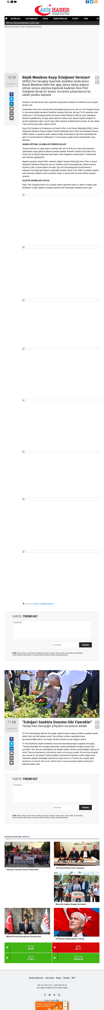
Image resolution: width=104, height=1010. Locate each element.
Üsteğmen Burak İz (47, 604)
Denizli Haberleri (36, 978)
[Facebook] (12, 94)
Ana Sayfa (49, 978)
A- (97, 82)
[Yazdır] (12, 113)
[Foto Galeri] (12, 1)
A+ (97, 77)
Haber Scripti (50, 1000)
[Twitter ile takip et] (91, 1)
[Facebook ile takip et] (87, 1)
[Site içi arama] (8, 1)
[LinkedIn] (12, 104)
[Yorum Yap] (12, 118)
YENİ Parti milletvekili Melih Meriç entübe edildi (22, 23)
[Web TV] (15, 1)
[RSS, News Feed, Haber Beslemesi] (96, 1)
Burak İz (36, 604)
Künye (58, 978)
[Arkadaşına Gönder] (12, 108)
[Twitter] (12, 99)
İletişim (66, 978)
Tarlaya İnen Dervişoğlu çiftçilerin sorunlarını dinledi (54, 726)
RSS (73, 978)
